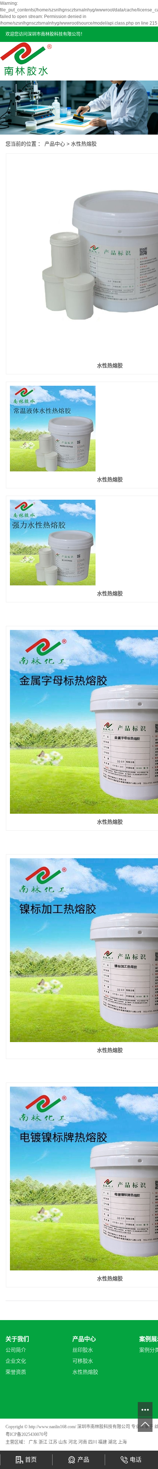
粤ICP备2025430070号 (27, 1434)
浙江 (44, 1442)
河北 (73, 1442)
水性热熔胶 (84, 144)
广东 (34, 1442)
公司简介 (16, 1350)
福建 (103, 1442)
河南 (83, 1442)
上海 (122, 1442)
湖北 (113, 1442)
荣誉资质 (16, 1372)
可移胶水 (82, 1361)
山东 (63, 1442)
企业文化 (16, 1361)
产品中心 (54, 144)
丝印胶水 (82, 1350)
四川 (93, 1442)
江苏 (53, 1442)
